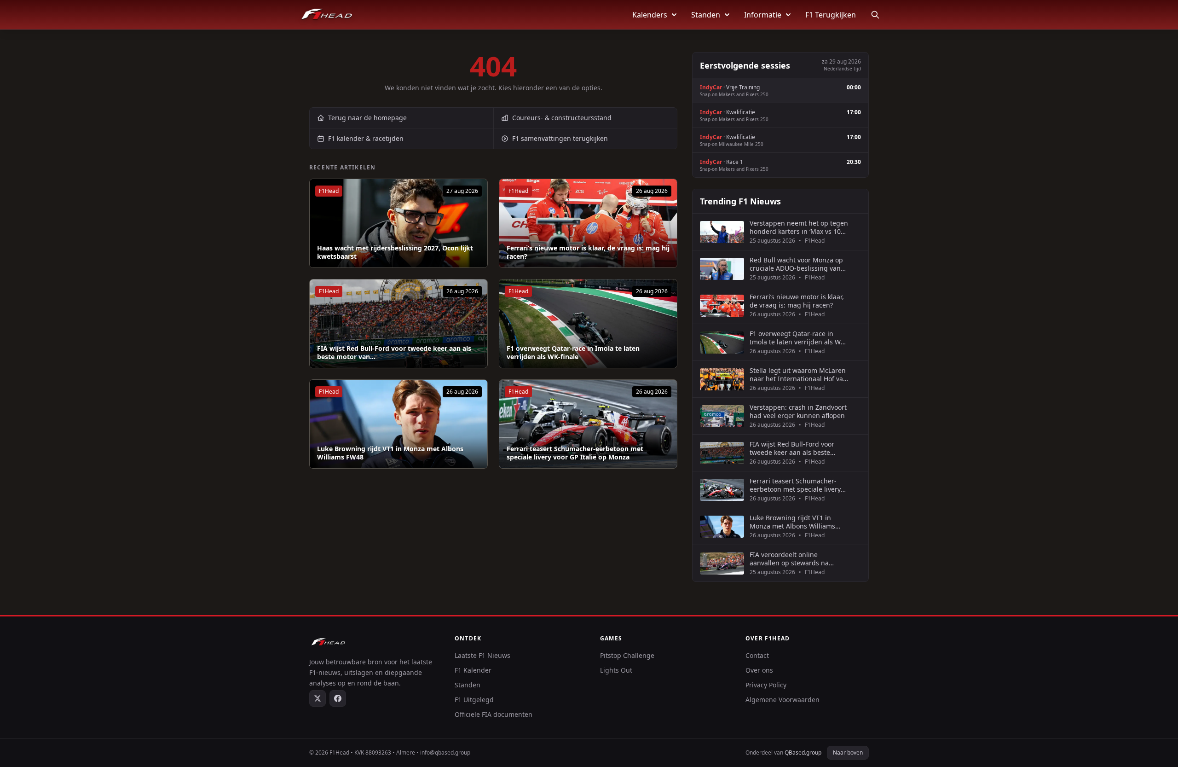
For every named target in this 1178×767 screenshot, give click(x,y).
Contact (757, 655)
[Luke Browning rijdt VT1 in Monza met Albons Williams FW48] (398, 424)
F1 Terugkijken (830, 15)
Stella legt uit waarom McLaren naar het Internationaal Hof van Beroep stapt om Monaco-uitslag (798, 374)
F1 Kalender (473, 670)
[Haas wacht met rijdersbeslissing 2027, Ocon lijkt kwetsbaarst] (398, 223)
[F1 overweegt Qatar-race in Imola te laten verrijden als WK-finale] (588, 323)
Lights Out (616, 670)
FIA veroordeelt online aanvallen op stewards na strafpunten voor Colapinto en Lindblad (796, 559)
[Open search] (875, 14)
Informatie (762, 15)
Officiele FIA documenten (493, 714)
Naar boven (848, 752)
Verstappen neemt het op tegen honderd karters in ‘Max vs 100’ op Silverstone (799, 227)
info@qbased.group (445, 752)
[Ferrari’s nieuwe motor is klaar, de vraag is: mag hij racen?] (588, 223)
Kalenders (649, 15)
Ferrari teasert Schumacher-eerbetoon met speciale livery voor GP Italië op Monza (575, 453)
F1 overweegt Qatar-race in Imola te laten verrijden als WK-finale (573, 352)
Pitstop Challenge (627, 655)
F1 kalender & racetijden (366, 138)
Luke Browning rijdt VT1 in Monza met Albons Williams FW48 (390, 453)
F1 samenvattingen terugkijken (560, 138)
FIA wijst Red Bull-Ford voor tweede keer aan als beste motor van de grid (792, 448)
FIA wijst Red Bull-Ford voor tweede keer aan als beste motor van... (394, 352)
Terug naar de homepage (367, 117)
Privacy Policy (765, 684)
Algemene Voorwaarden (782, 699)
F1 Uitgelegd (474, 699)
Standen (705, 15)
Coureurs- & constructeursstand (562, 117)
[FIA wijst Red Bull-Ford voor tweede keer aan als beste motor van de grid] (398, 323)
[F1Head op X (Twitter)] (317, 698)
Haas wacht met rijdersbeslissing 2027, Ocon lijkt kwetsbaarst (395, 252)
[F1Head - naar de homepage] (326, 15)
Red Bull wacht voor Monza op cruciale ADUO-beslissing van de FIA (796, 264)
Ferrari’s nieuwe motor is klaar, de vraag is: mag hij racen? (588, 252)
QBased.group (803, 752)
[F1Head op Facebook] (337, 698)
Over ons (759, 670)
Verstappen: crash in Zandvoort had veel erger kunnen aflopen (798, 411)
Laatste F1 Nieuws (482, 655)
